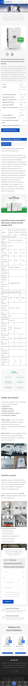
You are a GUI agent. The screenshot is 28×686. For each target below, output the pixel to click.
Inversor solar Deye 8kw (8, 541)
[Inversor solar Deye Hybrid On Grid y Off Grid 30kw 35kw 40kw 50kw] (20, 640)
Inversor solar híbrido (8, 16)
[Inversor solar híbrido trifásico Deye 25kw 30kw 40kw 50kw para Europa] (7, 640)
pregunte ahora (11, 130)
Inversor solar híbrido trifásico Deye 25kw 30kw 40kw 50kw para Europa (8, 646)
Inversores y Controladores (16, 14)
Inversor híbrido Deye (7, 530)
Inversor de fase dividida (8, 538)
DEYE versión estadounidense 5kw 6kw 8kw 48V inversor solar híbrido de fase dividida (14, 563)
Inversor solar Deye (19, 16)
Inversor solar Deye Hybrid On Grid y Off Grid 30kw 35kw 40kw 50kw (21, 646)
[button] (27, 644)
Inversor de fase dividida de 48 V (10, 536)
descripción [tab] (6, 144)
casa (7, 14)
